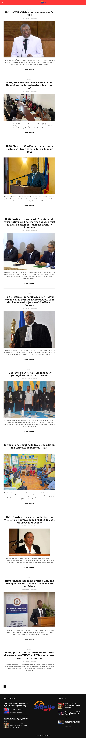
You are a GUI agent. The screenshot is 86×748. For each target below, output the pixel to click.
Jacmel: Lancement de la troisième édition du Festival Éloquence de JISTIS (29, 446)
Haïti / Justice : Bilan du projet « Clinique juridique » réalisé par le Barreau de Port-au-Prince (29, 583)
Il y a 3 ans (34, 18)
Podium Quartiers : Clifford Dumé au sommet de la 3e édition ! (72, 713)
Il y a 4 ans (34, 378)
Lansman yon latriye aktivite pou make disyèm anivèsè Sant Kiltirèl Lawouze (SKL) (16, 719)
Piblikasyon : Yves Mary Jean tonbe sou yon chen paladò (72, 704)
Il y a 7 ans (68, 717)
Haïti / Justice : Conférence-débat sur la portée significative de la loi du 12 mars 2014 (29, 148)
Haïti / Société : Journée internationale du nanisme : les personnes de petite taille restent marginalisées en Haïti (16, 705)
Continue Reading (29, 69)
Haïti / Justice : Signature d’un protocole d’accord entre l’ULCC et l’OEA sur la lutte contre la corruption (29, 655)
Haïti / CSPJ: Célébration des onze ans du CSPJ (29, 14)
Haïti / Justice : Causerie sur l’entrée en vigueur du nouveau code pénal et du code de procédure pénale (29, 519)
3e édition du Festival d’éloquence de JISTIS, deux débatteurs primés (29, 374)
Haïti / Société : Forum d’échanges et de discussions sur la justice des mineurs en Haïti (29, 85)
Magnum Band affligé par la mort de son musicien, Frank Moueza (73, 722)
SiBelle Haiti (27, 18)
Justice (29, 9)
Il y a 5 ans (34, 589)
